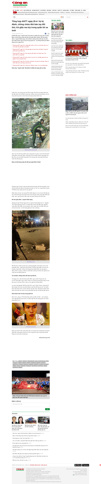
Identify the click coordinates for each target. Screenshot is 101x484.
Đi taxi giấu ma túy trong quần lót (20, 443)
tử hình (45, 365)
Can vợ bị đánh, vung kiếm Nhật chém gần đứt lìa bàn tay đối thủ (28, 440)
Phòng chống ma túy (42, 12)
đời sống (24, 362)
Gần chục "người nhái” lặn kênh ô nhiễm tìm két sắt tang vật (26, 433)
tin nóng (20, 361)
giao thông (15, 362)
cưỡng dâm (15, 364)
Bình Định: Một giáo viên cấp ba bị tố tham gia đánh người (26, 453)
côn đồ (18, 365)
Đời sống (49, 10)
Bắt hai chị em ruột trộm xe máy (20, 460)
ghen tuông (28, 365)
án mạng (38, 362)
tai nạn (19, 362)
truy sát (14, 365)
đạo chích (23, 365)
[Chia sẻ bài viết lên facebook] (45, 33)
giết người (33, 362)
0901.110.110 (44, 465)
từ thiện (28, 362)
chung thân (15, 367)
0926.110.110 (37, 465)
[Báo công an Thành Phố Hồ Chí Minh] (20, 3)
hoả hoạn (41, 364)
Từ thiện (72, 10)
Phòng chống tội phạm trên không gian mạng (27, 12)
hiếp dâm (43, 362)
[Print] (48, 33)
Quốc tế (60, 10)
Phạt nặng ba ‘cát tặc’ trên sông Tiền (21, 438)
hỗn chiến (26, 364)
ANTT (36, 361)
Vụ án (21, 10)
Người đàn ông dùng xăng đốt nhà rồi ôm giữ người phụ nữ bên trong (57, 62)
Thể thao (54, 10)
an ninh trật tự (31, 361)
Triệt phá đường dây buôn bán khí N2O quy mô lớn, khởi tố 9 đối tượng (56, 68)
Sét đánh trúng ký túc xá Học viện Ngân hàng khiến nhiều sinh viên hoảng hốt (30, 449)
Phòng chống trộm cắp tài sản (77, 12)
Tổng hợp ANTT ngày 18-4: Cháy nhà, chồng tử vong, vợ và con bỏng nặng (30, 65)
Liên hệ (27, 465)
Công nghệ (77, 10)
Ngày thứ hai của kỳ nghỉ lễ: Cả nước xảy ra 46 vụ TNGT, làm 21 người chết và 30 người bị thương (76, 113)
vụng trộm (40, 365)
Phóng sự (62, 12)
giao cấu (21, 364)
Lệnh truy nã (41, 14)
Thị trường (43, 10)
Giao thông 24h (27, 10)
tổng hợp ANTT (41, 361)
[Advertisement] (60, 4)
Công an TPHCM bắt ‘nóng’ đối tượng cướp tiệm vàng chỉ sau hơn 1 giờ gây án (57, 74)
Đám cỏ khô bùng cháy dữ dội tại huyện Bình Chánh (25, 435)
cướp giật (36, 364)
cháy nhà (46, 364)
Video (84, 10)
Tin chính (17, 10)
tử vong (20, 367)
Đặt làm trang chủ (18, 465)
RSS (63, 17)
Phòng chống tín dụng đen (53, 12)
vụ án (47, 361)
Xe (81, 10)
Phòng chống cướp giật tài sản (31, 14)
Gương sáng (66, 10)
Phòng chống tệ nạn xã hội (18, 14)
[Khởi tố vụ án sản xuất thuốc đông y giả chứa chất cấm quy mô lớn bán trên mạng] (57, 26)
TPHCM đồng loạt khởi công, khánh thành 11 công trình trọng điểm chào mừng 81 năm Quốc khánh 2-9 (76, 58)
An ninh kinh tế (35, 10)
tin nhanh (25, 361)
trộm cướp (31, 364)
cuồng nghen (35, 365)
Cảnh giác (68, 12)
